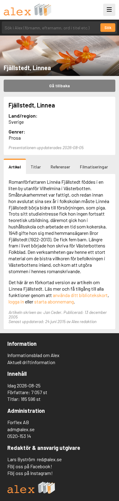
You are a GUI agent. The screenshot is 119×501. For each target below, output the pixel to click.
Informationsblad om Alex (33, 355)
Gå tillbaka (59, 85)
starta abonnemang (54, 301)
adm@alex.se (20, 429)
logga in (16, 301)
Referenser (60, 166)
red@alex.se (49, 459)
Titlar (36, 166)
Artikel (15, 166)
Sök (107, 27)
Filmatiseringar (94, 166)
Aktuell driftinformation (31, 362)
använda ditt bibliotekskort (80, 295)
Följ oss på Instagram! (30, 473)
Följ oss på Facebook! (29, 466)
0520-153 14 (19, 436)
